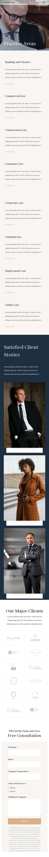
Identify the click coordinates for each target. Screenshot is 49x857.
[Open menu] (43, 2)
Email (11, 759)
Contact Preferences (17, 783)
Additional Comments (17, 797)
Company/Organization (18, 771)
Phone (13, 788)
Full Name (13, 747)
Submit (24, 821)
